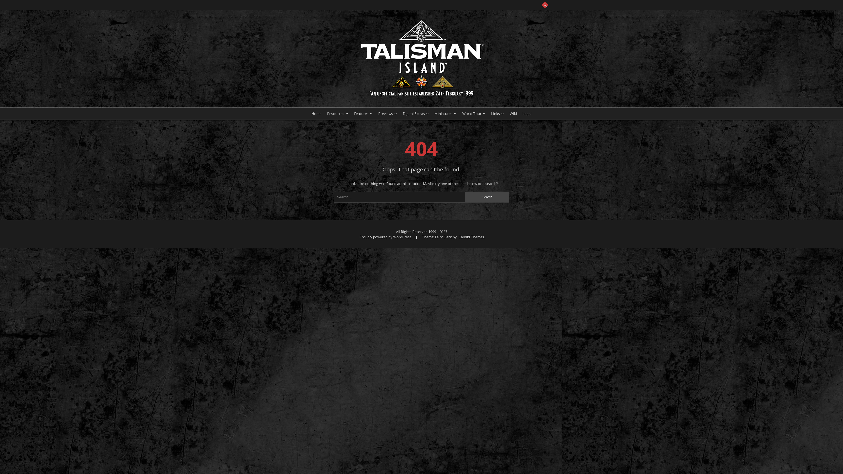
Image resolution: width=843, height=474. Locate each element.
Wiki (513, 113)
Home (316, 113)
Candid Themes (471, 237)
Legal (526, 113)
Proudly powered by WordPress (385, 237)
